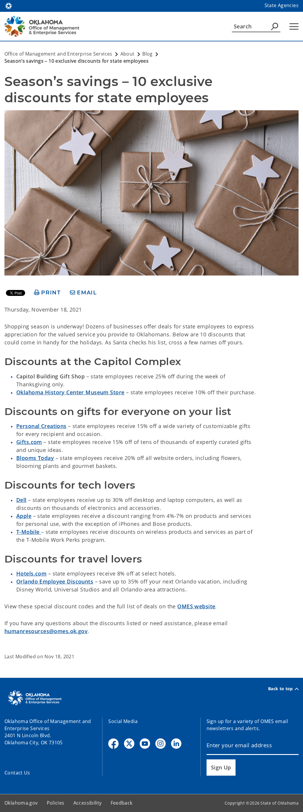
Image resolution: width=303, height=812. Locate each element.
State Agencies (282, 5)
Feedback (122, 803)
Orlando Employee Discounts (54, 581)
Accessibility (87, 803)
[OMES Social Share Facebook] (113, 743)
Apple (23, 515)
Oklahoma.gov (21, 803)
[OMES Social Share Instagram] (160, 743)
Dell (21, 499)
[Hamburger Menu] (294, 26)
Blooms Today (35, 457)
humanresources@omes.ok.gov (46, 631)
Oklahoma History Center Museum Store (70, 392)
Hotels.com (31, 573)
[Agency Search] (275, 26)
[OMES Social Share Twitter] (129, 743)
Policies (56, 803)
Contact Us (17, 772)
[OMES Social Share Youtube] (145, 743)
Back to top (280, 689)
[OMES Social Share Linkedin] (176, 743)
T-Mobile (27, 531)
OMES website (196, 606)
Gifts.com (29, 441)
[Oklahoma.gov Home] (8, 5)
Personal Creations (41, 425)
